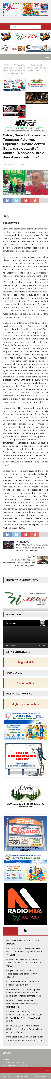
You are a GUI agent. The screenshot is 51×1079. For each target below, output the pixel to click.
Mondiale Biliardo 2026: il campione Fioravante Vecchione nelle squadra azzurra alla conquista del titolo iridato (23, 992)
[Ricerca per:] (25, 27)
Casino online (26, 683)
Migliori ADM (26, 662)
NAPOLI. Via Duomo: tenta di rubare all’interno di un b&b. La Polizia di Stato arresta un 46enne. (24, 1029)
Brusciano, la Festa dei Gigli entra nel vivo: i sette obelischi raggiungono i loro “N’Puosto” (24, 951)
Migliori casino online (26, 704)
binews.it (22, 164)
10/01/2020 (9, 164)
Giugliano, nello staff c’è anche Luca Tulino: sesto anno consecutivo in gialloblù (22, 973)
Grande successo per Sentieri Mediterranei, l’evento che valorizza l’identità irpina (22, 1003)
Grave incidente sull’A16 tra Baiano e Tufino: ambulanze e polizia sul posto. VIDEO (23, 962)
